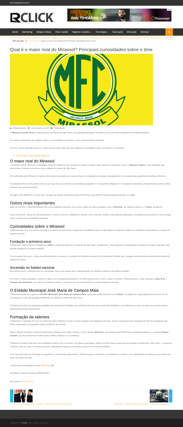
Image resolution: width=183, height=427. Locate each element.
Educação (131, 32)
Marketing (27, 32)
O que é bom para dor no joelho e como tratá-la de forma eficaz (43, 404)
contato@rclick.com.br (20, 3)
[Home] (26, 40)
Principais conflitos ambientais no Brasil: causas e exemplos (141, 404)
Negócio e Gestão (81, 32)
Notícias (145, 32)
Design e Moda (44, 32)
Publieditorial (59, 128)
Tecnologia (101, 32)
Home (15, 32)
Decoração (118, 32)
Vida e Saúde (61, 32)
